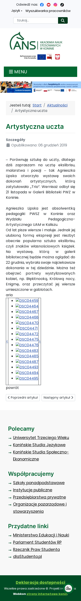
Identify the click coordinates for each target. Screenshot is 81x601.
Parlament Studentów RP (37, 542)
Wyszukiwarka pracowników (48, 11)
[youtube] (49, 4)
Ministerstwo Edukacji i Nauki (41, 535)
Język (15, 10)
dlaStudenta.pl (27, 556)
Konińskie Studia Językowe (39, 445)
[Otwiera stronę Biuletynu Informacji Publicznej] (49, 57)
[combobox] (35, 20)
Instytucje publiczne (32, 490)
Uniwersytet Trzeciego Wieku (41, 437)
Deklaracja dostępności (40, 582)
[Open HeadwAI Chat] (68, 588)
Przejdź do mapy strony (3, 3)
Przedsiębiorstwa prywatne (39, 497)
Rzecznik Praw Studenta (36, 549)
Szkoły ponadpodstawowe (39, 482)
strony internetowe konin (47, 594)
